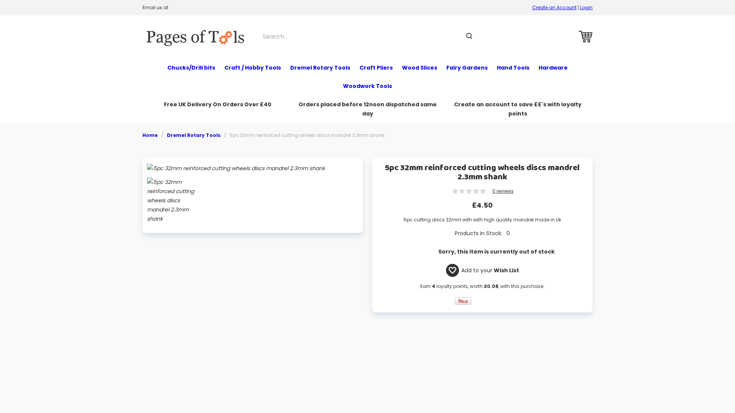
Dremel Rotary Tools (320, 68)
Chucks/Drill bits (191, 68)
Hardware (553, 68)
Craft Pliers (376, 68)
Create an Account (554, 7)
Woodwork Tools (367, 86)
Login (586, 7)
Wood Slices (419, 68)
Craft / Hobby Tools (252, 68)
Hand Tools (513, 68)
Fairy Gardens (467, 68)
